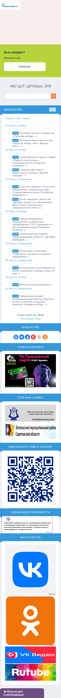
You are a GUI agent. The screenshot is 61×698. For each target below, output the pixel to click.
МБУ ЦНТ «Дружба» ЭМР (30, 86)
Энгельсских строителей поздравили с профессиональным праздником (31, 254)
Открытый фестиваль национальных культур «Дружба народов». (30, 172)
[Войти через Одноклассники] (45, 337)
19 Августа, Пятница (16, 211)
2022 (18, 118)
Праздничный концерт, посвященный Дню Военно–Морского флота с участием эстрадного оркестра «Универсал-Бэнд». (33, 300)
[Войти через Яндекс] (33, 337)
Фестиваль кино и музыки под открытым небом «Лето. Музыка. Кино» (32, 143)
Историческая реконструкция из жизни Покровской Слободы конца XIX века (33, 270)
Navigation (13, 110)
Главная (9, 118)
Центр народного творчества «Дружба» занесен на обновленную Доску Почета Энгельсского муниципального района (32, 203)
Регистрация (27, 318)
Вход (37, 318)
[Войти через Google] (39, 337)
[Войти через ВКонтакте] (21, 337)
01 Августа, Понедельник (19, 288)
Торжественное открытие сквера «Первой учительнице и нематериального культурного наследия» (33, 161)
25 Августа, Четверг (16, 149)
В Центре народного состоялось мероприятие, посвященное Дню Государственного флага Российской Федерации (33, 190)
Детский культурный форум (34, 284)
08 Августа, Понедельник (19, 260)
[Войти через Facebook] (27, 337)
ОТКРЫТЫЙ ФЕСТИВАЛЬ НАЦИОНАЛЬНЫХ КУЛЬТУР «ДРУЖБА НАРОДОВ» (33, 237)
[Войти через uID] (15, 337)
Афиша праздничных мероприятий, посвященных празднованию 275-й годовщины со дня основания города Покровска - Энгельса (32, 224)
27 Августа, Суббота (16, 125)
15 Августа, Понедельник (19, 243)
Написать (25, 66)
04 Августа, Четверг (16, 277)
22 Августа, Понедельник (19, 179)
